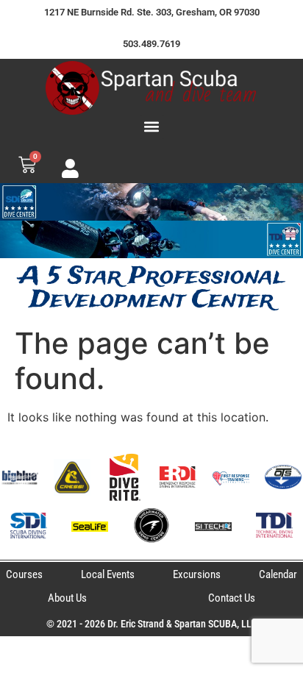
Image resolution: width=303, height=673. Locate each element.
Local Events (108, 574)
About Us (67, 598)
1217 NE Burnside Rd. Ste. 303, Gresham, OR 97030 (152, 12)
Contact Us (231, 598)
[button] (152, 127)
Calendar (278, 574)
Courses (24, 574)
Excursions (197, 574)
